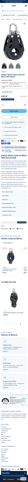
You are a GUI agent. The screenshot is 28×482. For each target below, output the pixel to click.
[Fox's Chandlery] (13, 6)
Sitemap (3, 442)
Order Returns (4, 430)
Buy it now (14, 117)
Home (2, 19)
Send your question (22, 222)
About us (3, 432)
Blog (2, 434)
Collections (8, 19)
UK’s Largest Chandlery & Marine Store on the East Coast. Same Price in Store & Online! (14, 1)
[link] (14, 401)
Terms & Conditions (5, 436)
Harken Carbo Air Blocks (17, 19)
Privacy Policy (4, 438)
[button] (3, 105)
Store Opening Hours (6, 428)
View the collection (7, 242)
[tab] (8, 152)
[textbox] (9, 222)
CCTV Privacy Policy (5, 440)
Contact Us (3, 427)
